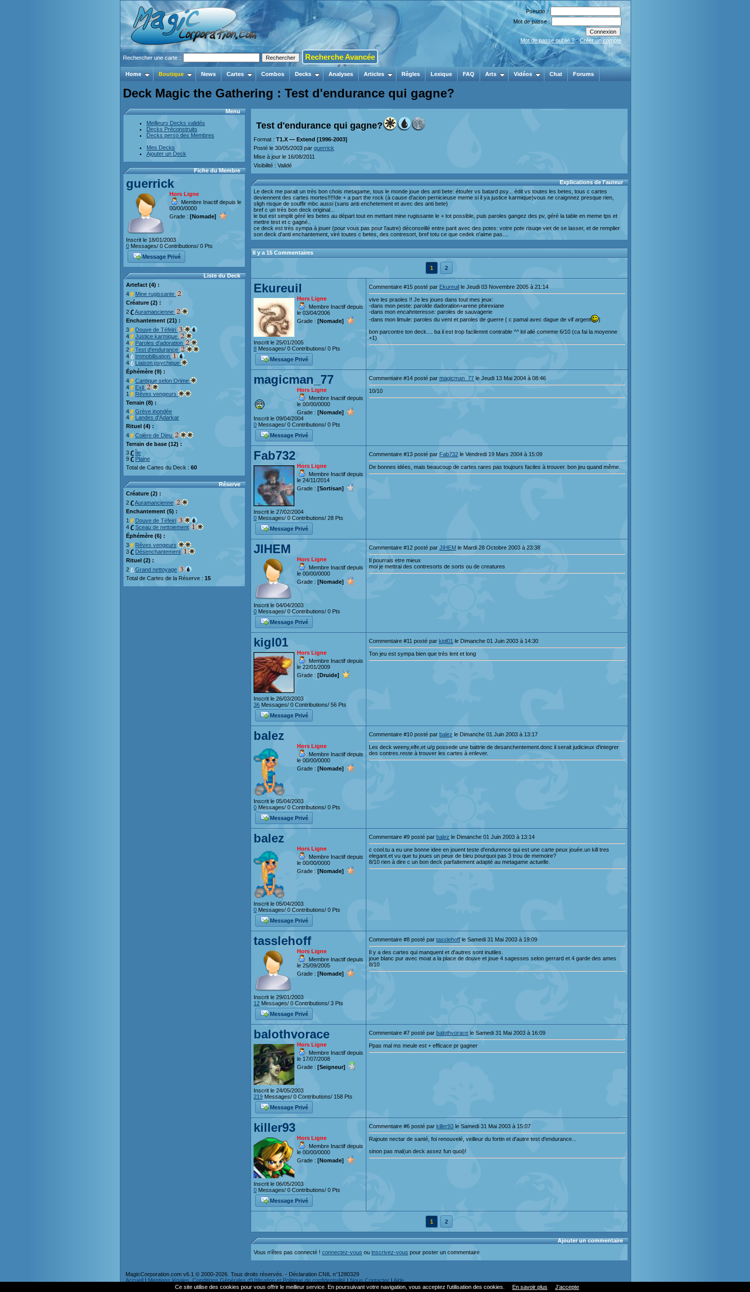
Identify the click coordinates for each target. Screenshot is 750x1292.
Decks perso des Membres (180, 135)
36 (257, 705)
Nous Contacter (369, 1280)
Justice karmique (157, 336)
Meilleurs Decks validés (175, 123)
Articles (374, 74)
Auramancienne (155, 312)
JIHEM (272, 549)
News (208, 74)
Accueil (134, 1280)
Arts (490, 74)
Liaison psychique (158, 363)
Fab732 (274, 455)
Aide (398, 1280)
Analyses (341, 74)
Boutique (171, 74)
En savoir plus (529, 1287)
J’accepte (567, 1287)
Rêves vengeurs (156, 394)
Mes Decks (160, 147)
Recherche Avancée (340, 57)
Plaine (142, 459)
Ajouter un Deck (166, 154)
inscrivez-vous (389, 1252)
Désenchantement (158, 552)
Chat (555, 74)
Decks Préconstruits (171, 129)
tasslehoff (282, 941)
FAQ (468, 74)
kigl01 (271, 642)
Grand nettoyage (156, 569)
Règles (411, 74)
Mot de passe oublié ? (547, 40)
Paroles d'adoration (159, 343)
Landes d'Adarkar (157, 417)
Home (133, 74)
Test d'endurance (157, 349)
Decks (303, 74)
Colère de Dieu (154, 435)
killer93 (274, 1127)
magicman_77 (294, 379)
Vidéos (523, 74)
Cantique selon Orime (162, 381)
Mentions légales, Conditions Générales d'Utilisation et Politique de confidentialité (246, 1280)
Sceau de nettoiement (162, 527)
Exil (140, 387)
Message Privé (161, 257)
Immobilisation (153, 356)
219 (258, 1097)
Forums (583, 74)
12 (257, 1003)
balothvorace (292, 1034)
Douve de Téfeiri (156, 330)
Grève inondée (153, 411)
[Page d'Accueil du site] (194, 64)
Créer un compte (600, 40)
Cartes (235, 74)
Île (138, 453)
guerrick (150, 183)
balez (269, 735)
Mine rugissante (155, 294)
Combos (272, 74)
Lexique (441, 74)
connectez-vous (342, 1252)
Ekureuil (278, 288)
